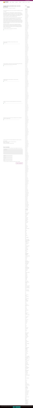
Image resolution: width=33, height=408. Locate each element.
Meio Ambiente (26, 336)
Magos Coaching (27, 332)
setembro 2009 (26, 195)
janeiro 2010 (26, 191)
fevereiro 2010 (26, 190)
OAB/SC (26, 344)
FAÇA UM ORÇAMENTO (27, 0)
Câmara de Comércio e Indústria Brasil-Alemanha (27, 241)
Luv (25, 331)
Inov (25, 318)
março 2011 (26, 177)
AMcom (26, 216)
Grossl (26, 303)
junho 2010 (26, 186)
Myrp (25, 339)
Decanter (26, 265)
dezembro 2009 (27, 192)
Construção (26, 251)
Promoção (26, 361)
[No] (32, 406)
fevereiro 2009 (26, 202)
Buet (25, 238)
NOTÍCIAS (24, 2)
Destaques (26, 270)
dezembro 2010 (27, 180)
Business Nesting (27, 239)
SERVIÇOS (16, 2)
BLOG (26, 2)
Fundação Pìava (27, 296)
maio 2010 (26, 187)
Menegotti (26, 337)
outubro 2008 (26, 206)
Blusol (25, 234)
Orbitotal (26, 345)
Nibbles (26, 342)
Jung (25, 326)
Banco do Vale (26, 221)
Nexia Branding (27, 341)
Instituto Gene (26, 319)
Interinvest (26, 321)
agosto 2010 (26, 184)
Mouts (26, 338)
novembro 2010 (27, 181)
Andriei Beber (26, 217)
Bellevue (26, 227)
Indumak (26, 317)
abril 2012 (26, 164)
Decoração (26, 266)
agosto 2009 (26, 196)
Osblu (25, 346)
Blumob (26, 233)
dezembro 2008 (27, 204)
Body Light (26, 235)
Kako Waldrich (26, 327)
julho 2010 (26, 185)
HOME (10, 2)
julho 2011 (26, 173)
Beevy (25, 224)
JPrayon (26, 325)
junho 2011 (26, 174)
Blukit (25, 232)
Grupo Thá (26, 304)
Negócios (26, 340)
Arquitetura (26, 218)
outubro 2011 (26, 170)
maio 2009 (26, 199)
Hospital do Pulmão (27, 314)
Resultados (26, 366)
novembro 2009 (27, 193)
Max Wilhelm (26, 335)
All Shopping (26, 214)
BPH (25, 236)
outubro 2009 (26, 194)
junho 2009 (26, 198)
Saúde (26, 369)
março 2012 (26, 165)
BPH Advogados (27, 237)
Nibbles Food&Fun (27, 343)
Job (25, 324)
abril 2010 (26, 188)
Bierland (26, 230)
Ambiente (26, 215)
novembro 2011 (27, 169)
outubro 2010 (26, 182)
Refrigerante (26, 363)
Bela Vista (26, 225)
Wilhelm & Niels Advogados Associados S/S (27, 401)
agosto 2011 (26, 172)
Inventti (26, 322)
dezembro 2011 (27, 168)
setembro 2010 (26, 183)
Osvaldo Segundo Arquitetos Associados (27, 348)
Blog (25, 231)
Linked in (26, 330)
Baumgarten (26, 222)
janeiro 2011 (26, 179)
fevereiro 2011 (26, 178)
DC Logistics (26, 264)
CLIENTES (20, 2)
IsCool (25, 323)
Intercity (26, 320)
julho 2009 (26, 197)
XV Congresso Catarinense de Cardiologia (26, 403)
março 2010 (26, 189)
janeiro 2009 (26, 203)
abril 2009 (26, 200)
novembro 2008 (27, 205)
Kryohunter (26, 328)
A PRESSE (13, 2)
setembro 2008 (26, 207)
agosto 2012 (26, 160)
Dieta (25, 271)
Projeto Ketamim (27, 360)
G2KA (25, 297)
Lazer (25, 329)
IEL (25, 315)
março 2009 (26, 201)
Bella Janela (26, 226)
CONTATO (29, 2)
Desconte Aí (26, 269)
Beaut (25, 223)
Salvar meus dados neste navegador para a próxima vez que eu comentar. (12, 161)
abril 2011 (26, 176)
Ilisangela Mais (26, 316)
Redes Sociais (26, 362)
